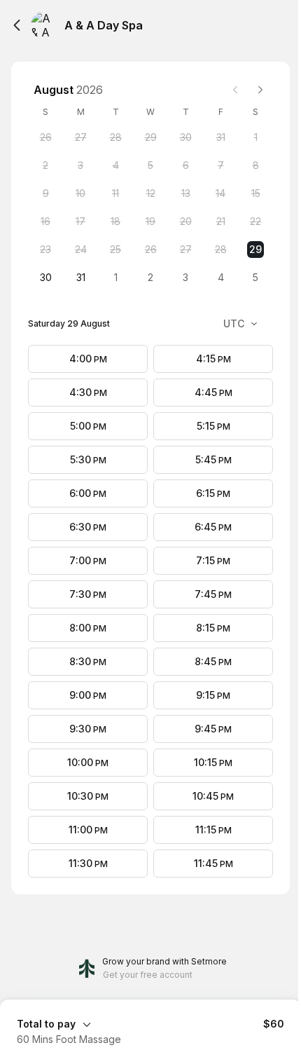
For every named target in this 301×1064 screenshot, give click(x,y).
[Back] (17, 25)
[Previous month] (235, 90)
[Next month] (260, 90)
